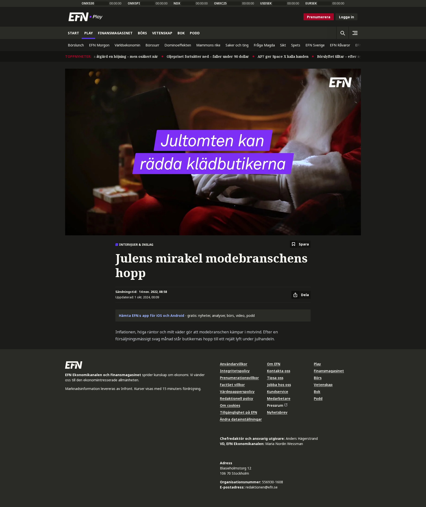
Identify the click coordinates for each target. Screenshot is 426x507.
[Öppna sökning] (342, 33)
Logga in (346, 17)
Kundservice (277, 391)
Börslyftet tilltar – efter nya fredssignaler (343, 56)
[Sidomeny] (355, 33)
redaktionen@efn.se (262, 487)
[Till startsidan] (87, 17)
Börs (317, 377)
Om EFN (273, 364)
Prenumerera (318, 17)
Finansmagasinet (329, 370)
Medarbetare (278, 398)
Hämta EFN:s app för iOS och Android (151, 315)
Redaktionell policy (236, 398)
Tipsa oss (275, 377)
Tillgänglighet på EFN (238, 412)
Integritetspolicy (235, 370)
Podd (318, 398)
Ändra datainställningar (241, 419)
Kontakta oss (278, 370)
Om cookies (230, 405)
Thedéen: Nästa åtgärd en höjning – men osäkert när (104, 56)
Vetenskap (323, 384)
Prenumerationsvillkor (239, 377)
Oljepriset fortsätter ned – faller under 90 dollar (198, 56)
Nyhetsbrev (277, 412)
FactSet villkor (232, 384)
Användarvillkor (233, 364)
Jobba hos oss (279, 384)
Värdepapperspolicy (237, 391)
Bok (317, 391)
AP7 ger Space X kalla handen (273, 56)
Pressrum (275, 405)
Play (317, 364)
